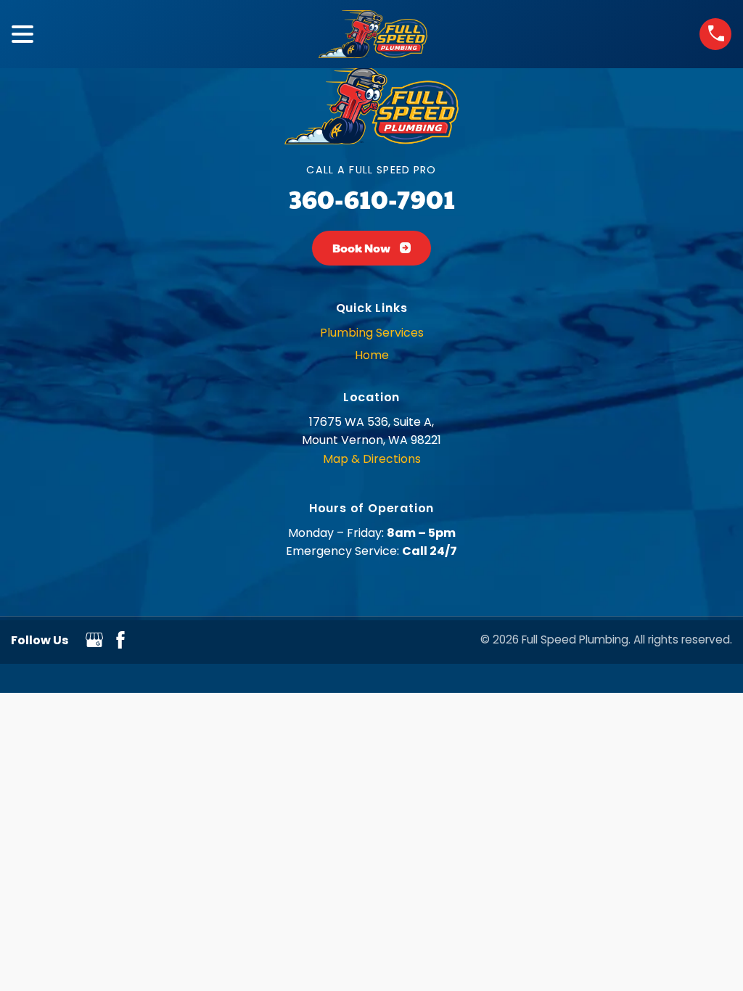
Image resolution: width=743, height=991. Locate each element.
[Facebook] (120, 644)
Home (372, 355)
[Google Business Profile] (94, 644)
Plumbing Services (372, 332)
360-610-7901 (372, 198)
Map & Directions (372, 459)
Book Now (361, 247)
